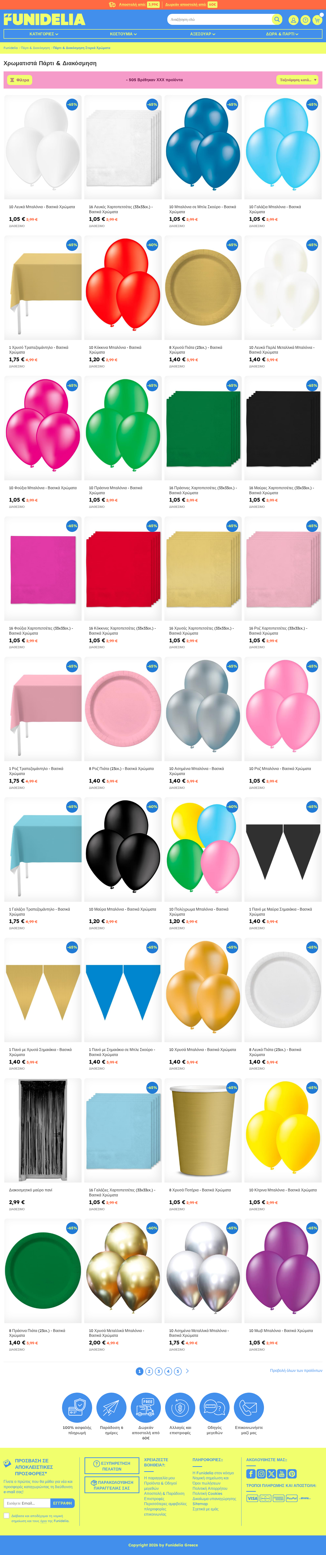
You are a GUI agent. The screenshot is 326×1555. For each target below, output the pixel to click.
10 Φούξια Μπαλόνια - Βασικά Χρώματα (43, 487)
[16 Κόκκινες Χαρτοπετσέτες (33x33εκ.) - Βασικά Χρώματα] (123, 568)
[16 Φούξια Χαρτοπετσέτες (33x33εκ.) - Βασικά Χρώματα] (43, 568)
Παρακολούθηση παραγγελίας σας (113, 1485)
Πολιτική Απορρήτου (210, 1488)
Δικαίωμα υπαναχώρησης (214, 1498)
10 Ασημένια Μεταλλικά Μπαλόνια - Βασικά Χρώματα (199, 1333)
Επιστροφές (154, 1498)
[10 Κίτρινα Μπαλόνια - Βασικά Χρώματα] (283, 1130)
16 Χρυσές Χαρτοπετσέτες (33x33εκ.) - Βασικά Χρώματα (201, 631)
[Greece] (251, 1474)
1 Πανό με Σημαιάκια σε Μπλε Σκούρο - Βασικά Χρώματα (122, 1052)
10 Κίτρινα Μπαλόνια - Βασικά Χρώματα (283, 1190)
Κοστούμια (121, 34)
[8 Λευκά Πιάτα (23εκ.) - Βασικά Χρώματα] (283, 990)
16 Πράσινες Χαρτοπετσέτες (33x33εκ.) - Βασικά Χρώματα (203, 490)
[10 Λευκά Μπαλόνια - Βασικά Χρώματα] (43, 147)
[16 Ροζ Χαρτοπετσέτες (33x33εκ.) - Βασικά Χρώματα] (283, 568)
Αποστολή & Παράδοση (164, 1493)
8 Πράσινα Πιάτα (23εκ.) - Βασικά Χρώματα (37, 1333)
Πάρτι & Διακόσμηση (35, 48)
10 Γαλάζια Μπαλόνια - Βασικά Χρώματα (275, 209)
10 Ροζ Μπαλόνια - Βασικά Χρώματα (280, 768)
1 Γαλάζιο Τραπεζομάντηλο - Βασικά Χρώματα (39, 912)
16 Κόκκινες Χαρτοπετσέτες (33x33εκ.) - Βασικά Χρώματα (122, 631)
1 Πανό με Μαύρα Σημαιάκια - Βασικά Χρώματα (280, 912)
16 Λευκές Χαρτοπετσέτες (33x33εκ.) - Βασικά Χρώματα (121, 209)
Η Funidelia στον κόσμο (213, 1472)
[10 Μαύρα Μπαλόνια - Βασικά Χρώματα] (123, 849)
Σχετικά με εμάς (206, 1509)
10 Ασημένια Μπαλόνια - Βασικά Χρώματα (196, 771)
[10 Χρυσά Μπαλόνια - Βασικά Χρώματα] (203, 990)
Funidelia (11, 48)
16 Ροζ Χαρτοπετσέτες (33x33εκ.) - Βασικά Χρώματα (278, 631)
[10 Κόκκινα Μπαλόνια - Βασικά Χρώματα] (123, 287)
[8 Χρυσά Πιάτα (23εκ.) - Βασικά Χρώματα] (203, 287)
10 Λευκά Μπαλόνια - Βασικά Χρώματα (42, 206)
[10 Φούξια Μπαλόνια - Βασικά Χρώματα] (43, 428)
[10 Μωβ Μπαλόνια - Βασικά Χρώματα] (283, 1271)
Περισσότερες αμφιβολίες (165, 1503)
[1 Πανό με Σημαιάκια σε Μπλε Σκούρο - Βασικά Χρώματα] (123, 990)
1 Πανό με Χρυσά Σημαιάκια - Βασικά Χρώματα (40, 1052)
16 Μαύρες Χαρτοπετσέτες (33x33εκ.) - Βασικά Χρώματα (281, 490)
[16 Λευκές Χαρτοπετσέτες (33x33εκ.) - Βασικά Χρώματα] (123, 147)
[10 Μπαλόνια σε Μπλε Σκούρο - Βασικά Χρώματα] (203, 147)
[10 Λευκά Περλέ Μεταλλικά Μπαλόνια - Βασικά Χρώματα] (283, 287)
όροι (43, 1521)
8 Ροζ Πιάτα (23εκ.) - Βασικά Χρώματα (121, 768)
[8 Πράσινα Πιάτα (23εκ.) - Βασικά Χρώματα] (43, 1271)
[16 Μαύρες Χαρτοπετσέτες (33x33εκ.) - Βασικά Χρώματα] (283, 428)
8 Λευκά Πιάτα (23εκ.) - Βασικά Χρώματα (275, 1052)
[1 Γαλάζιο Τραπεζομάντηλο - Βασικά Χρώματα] (43, 849)
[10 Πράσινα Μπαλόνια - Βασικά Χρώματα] (123, 428)
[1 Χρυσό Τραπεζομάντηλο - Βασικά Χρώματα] (43, 287)
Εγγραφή (62, 1503)
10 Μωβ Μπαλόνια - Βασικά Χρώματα (281, 1330)
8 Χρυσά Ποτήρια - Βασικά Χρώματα (200, 1190)
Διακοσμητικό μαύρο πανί (30, 1190)
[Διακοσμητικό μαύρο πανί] (43, 1130)
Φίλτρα (22, 80)
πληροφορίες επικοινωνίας (155, 1512)
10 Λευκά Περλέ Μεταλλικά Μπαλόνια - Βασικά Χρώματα (282, 350)
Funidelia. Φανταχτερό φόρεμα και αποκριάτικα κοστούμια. (44, 19)
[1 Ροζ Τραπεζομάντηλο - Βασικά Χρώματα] (43, 709)
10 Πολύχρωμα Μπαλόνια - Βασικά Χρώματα (198, 912)
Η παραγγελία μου (159, 1477)
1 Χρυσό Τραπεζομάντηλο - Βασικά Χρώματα (38, 350)
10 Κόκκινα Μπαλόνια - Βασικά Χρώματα (115, 350)
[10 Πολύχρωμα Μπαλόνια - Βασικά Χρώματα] (203, 849)
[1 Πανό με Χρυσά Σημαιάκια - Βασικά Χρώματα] (43, 990)
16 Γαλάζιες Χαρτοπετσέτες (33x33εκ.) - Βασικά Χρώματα (122, 1192)
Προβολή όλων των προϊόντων (296, 1370)
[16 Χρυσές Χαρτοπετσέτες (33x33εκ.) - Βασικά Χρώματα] (203, 568)
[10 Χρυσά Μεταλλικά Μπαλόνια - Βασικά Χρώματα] (123, 1271)
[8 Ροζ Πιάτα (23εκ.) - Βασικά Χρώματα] (123, 709)
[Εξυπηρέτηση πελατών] (305, 20)
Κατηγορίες (42, 34)
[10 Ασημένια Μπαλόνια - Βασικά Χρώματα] (203, 709)
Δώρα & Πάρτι (280, 34)
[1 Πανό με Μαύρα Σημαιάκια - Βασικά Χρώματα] (283, 849)
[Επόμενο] (187, 1371)
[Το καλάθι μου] (317, 20)
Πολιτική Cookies (207, 1493)
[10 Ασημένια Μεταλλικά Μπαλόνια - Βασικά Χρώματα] (203, 1271)
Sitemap (200, 1503)
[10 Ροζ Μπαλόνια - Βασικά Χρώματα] (283, 709)
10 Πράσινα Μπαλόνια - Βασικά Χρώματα (115, 490)
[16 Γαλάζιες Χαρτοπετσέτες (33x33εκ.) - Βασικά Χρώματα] (123, 1130)
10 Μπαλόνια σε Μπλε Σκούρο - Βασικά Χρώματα (202, 209)
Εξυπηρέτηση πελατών (115, 1466)
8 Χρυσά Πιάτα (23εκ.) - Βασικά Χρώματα (195, 350)
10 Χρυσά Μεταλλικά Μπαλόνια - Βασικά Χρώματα (116, 1333)
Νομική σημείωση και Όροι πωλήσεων (211, 1480)
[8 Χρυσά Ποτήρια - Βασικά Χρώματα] (203, 1130)
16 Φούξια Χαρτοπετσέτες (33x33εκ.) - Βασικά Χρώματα (41, 631)
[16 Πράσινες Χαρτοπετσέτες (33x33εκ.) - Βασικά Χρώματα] (203, 428)
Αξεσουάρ (200, 34)
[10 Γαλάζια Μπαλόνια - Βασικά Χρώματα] (283, 147)
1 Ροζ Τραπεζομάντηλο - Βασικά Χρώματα (36, 771)
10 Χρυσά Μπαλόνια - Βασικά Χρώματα (202, 1049)
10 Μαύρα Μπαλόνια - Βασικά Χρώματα (122, 909)
